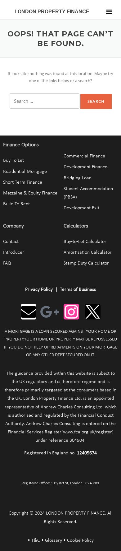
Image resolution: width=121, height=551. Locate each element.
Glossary (53, 540)
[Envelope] (28, 311)
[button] (109, 11)
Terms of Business (78, 289)
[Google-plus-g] (50, 311)
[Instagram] (71, 311)
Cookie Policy (80, 540)
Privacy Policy (39, 289)
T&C (35, 540)
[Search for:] (44, 101)
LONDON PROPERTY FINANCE (52, 11)
